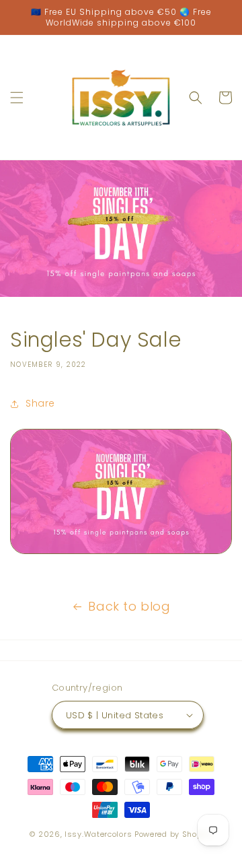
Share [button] (40, 403)
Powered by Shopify (173, 834)
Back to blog (129, 606)
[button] (17, 97)
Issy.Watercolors (98, 834)
